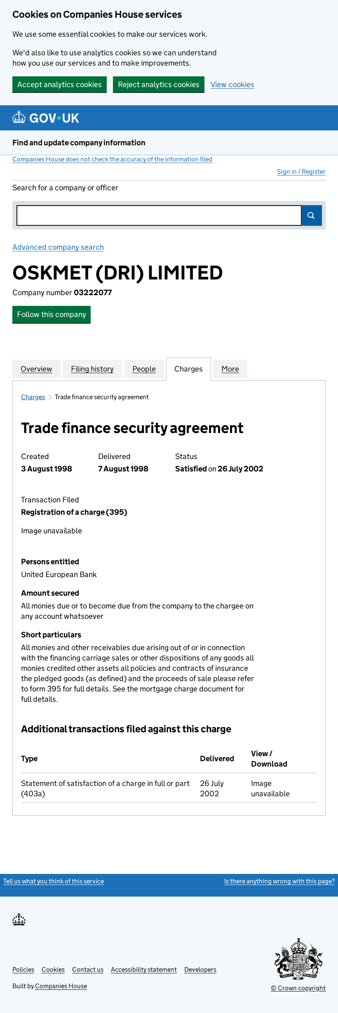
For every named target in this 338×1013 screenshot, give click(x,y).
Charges (33, 397)
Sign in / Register (301, 171)
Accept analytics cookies (59, 84)
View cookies (232, 84)
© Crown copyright (298, 988)
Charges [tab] (188, 369)
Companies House (61, 986)
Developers (200, 969)
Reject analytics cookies (159, 84)
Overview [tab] (36, 369)
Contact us (87, 969)
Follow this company (51, 314)
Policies (23, 969)
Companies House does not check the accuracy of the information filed (112, 159)
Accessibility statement (144, 969)
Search (311, 215)
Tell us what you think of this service (53, 881)
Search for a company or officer (65, 187)
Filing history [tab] (92, 369)
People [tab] (144, 369)
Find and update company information (79, 142)
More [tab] (230, 369)
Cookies (53, 969)
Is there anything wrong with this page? (279, 881)
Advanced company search (58, 247)
